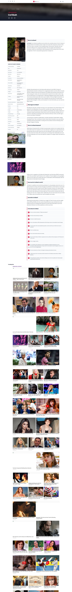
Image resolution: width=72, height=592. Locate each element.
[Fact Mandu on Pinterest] (12, 1)
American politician (12, 12)
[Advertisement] (36, 28)
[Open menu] (61, 1)
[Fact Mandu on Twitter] (10, 1)
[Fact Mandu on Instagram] (14, 1)
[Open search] (63, 1)
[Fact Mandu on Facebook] (9, 1)
